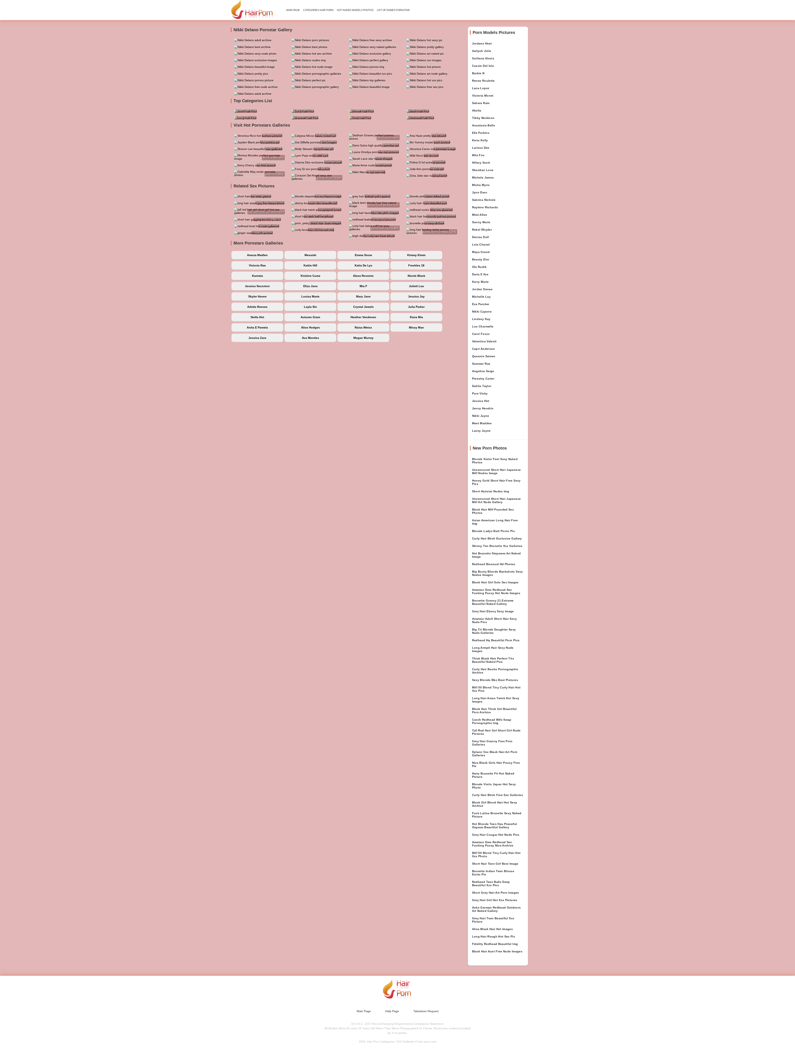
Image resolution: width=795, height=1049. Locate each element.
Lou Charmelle (483, 326)
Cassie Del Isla (483, 65)
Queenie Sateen (483, 356)
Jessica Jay (416, 296)
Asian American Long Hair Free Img (495, 522)
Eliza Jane (310, 286)
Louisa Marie (310, 296)
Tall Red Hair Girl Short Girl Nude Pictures (496, 732)
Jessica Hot (480, 401)
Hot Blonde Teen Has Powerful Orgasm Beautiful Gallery (494, 825)
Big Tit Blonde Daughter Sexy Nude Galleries (494, 631)
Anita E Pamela (257, 327)
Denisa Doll (480, 237)
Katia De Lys (363, 265)
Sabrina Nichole (483, 199)
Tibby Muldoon (483, 118)
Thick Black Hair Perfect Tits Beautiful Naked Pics (493, 660)
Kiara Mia (416, 317)
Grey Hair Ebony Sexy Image (493, 611)
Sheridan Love (483, 170)
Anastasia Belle (483, 125)
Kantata (257, 275)
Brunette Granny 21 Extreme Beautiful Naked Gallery (493, 602)
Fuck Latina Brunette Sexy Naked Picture (497, 815)
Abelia (476, 110)
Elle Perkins (480, 132)
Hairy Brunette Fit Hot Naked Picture (493, 775)
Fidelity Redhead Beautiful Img (495, 944)
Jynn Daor (479, 192)
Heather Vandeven (363, 317)
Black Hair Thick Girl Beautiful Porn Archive (494, 710)
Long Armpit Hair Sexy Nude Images (493, 649)
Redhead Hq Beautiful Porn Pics (496, 640)
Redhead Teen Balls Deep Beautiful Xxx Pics (491, 883)
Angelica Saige (483, 371)
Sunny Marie (481, 222)
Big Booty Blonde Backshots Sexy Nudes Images (497, 573)
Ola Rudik (479, 267)
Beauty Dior (480, 259)
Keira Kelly (480, 140)
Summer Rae (481, 363)
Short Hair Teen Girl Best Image (495, 863)
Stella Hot (257, 317)
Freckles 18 (416, 265)
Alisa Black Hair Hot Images (492, 929)
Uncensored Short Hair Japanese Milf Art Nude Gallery (496, 500)
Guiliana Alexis (483, 58)
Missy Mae (416, 327)
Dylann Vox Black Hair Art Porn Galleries (495, 753)
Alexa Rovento (363, 275)
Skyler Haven (257, 296)
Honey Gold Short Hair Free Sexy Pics (496, 482)
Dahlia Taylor (481, 386)
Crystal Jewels (363, 306)
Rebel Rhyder (482, 229)
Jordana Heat (482, 43)
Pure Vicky (480, 393)
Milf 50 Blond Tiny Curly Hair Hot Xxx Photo (496, 854)
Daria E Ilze (480, 274)
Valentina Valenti (484, 341)
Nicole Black (416, 275)
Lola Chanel (481, 244)
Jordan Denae (482, 289)
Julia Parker (416, 306)
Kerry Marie (480, 281)
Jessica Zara (257, 337)
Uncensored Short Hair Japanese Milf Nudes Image (496, 471)
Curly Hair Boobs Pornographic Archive (495, 671)
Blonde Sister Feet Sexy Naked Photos (495, 460)
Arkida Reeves (257, 306)
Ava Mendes (310, 337)
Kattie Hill (310, 265)
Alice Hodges (310, 327)
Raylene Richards (485, 207)
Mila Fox (478, 155)
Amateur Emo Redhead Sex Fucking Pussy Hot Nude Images (496, 591)
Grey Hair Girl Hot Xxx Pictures (494, 900)
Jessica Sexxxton (257, 286)
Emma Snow (363, 255)
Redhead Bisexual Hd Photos (493, 564)
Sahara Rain (481, 103)
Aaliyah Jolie (481, 51)
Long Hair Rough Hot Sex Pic (493, 936)
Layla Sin (310, 306)
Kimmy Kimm (416, 255)
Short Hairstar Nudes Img (490, 491)
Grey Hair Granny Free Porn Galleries (492, 743)
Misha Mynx (481, 185)
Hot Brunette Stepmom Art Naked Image (496, 555)
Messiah (310, 255)
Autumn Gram (310, 317)
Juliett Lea (416, 286)
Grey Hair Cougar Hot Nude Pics (495, 834)
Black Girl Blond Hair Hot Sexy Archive (494, 804)
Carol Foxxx (481, 334)
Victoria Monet (483, 95)
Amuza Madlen (257, 255)
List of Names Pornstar (393, 10)
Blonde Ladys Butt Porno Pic (493, 531)
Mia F (363, 286)
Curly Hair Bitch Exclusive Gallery (497, 538)
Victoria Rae (257, 265)
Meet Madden (482, 423)
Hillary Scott (481, 162)
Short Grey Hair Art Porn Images (495, 892)
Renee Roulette (483, 80)
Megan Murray (363, 337)
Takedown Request (425, 1011)
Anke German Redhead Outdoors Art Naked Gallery (496, 909)
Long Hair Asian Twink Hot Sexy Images (495, 700)
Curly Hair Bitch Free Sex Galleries (497, 795)
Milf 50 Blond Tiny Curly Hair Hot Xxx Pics (496, 689)
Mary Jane (363, 296)
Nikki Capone (482, 311)
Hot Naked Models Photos (355, 10)
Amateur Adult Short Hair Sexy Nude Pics (494, 620)
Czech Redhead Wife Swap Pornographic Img (491, 721)
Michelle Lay (481, 296)
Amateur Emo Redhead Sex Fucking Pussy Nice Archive (492, 843)
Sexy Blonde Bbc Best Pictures (495, 680)
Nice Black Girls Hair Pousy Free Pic (496, 764)
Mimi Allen (479, 214)
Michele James (483, 177)
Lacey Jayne (481, 430)
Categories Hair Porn (318, 10)
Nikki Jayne (480, 415)
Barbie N (478, 73)
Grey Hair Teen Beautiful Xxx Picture (493, 920)
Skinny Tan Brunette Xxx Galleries (497, 546)
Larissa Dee (480, 147)
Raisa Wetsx (363, 327)
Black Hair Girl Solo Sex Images (495, 582)
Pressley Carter (483, 378)
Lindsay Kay (481, 319)
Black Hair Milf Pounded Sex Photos (493, 511)
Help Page (392, 1011)
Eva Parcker (480, 304)
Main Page (293, 10)
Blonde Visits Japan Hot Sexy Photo (494, 786)
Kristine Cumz (310, 275)
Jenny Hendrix (483, 408)
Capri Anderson (483, 348)
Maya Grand (481, 252)
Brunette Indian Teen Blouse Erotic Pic (493, 872)
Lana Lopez (480, 88)
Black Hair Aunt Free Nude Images (497, 951)
